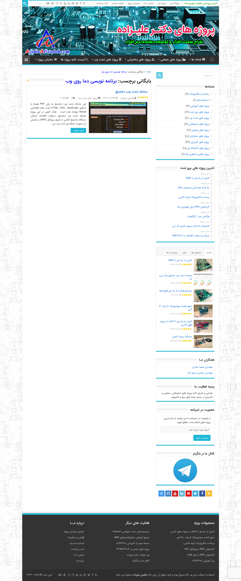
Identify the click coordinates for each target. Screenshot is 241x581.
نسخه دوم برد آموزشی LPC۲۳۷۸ (132, 543)
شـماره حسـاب (76, 543)
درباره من (162, 3)
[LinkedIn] (69, 3)
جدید (208, 253)
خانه (212, 59)
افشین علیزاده (127, 98)
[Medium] (48, 3)
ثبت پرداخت (102, 3)
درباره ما (80, 561)
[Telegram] (52, 3)
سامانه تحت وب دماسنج (131, 91)
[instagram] (57, 3)
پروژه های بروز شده (199, 112)
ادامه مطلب (78, 130)
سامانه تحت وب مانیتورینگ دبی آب (175, 277)
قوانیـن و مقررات (75, 537)
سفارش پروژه (134, 3)
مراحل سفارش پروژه (74, 532)
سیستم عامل (202, 100)
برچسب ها (172, 253)
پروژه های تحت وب (106, 59)
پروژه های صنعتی (171, 59)
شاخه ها (196, 59)
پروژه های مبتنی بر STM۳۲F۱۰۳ (132, 549)
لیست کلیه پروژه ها (72, 59)
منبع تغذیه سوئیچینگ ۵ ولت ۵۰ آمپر (195, 537)
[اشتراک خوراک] (28, 80)
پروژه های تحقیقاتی (199, 124)
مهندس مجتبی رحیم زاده (200, 373)
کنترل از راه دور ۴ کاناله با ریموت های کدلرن (175, 323)
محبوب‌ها (196, 253)
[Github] (61, 3)
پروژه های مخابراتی (139, 59)
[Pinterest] (73, 3)
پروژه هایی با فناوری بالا (197, 154)
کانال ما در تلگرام (141, 561)
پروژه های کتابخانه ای (198, 148)
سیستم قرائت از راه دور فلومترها (175, 291)
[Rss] (84, 3)
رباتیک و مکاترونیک (199, 94)
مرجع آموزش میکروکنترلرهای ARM (131, 537)
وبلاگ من (174, 3)
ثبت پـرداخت (77, 549)
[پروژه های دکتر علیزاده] (120, 30)
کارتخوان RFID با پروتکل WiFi (199, 549)
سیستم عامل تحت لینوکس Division (131, 532)
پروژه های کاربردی (200, 142)
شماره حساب (118, 3)
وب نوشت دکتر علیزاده (138, 555)
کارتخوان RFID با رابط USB (200, 555)
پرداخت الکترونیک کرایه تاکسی (198, 543)
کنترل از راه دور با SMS (180, 260)
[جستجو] (25, 3)
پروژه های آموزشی (199, 106)
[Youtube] (65, 3)
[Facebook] (80, 3)
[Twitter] (77, 3)
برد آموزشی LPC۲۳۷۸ (203, 561)
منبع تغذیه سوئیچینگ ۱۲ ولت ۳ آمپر (175, 308)
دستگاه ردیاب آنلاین (182, 337)
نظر (184, 253)
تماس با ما (149, 3)
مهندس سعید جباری (202, 367)
